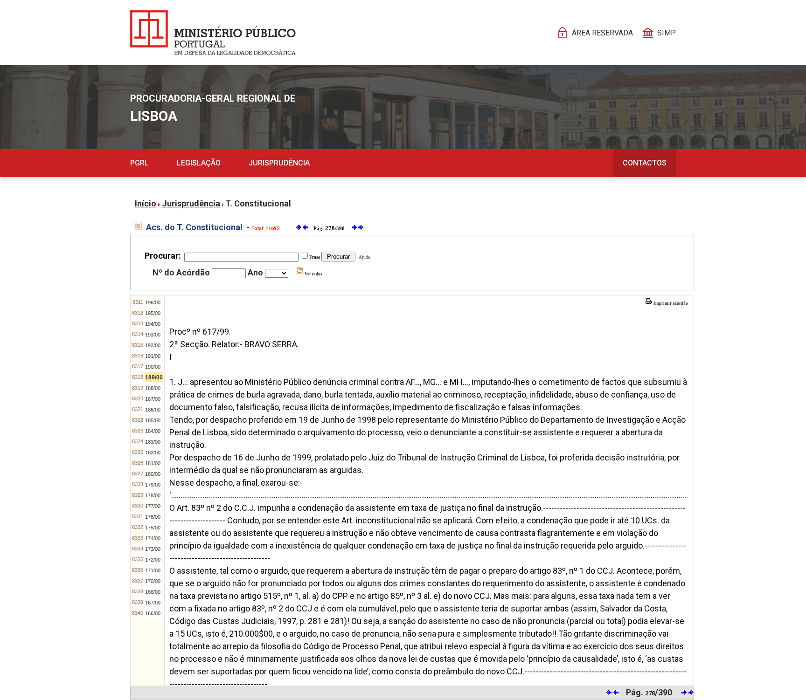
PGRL (139, 162)
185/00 (152, 420)
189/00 (154, 377)
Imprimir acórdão (670, 303)
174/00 (152, 538)
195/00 (152, 313)
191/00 (152, 356)
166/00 (152, 613)
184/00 (152, 431)
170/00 (152, 581)
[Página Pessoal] (213, 32)
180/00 (152, 474)
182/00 (152, 452)
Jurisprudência (279, 162)
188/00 (152, 388)
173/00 (152, 549)
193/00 (152, 334)
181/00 (152, 463)
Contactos (645, 162)
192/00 (152, 345)
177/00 (152, 506)
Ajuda (363, 257)
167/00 (152, 602)
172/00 (152, 560)
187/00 (152, 399)
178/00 (152, 495)
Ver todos (313, 274)
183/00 (152, 442)
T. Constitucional (258, 203)
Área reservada (602, 32)
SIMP (666, 32)
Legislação (199, 162)
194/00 (152, 324)
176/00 (152, 517)
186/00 (152, 409)
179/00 (152, 484)
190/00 (152, 367)
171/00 (152, 570)
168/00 (152, 592)
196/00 (152, 302)
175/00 (152, 527)
